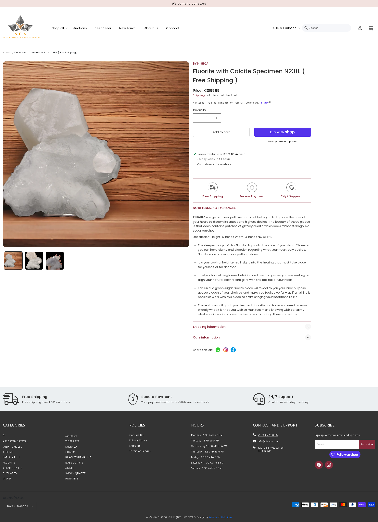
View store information (214, 164)
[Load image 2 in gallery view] (34, 260)
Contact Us (136, 435)
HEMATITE (71, 478)
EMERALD (71, 446)
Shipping (199, 95)
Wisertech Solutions (220, 517)
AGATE (69, 468)
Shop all (58, 28)
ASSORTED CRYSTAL (15, 441)
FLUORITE (9, 462)
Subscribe (366, 444)
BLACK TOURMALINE (78, 457)
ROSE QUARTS (74, 462)
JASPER (7, 478)
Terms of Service (140, 451)
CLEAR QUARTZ (12, 468)
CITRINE (8, 452)
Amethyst (71, 436)
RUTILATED (10, 473)
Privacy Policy (138, 440)
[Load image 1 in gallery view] (13, 260)
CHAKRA (70, 452)
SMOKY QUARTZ (75, 473)
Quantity (199, 110)
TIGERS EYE (72, 441)
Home (6, 52)
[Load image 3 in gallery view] (54, 260)
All (4, 435)
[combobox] (326, 28)
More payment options (282, 141)
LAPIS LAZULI (11, 457)
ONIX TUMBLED (12, 446)
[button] (58, 28)
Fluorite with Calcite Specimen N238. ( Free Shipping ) (45, 52)
